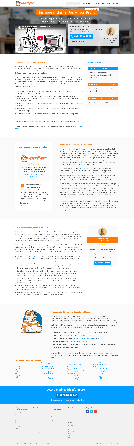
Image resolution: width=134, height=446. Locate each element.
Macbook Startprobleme (85, 335)
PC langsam (18, 420)
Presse (70, 433)
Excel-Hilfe (18, 416)
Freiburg (53, 436)
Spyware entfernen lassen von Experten (50, 375)
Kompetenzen (86, 4)
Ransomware (90, 338)
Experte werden (72, 431)
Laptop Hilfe (36, 421)
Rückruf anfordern (74, 4)
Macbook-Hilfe (37, 427)
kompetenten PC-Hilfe (86, 168)
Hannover (53, 432)
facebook (87, 411)
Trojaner (75, 338)
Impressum (110, 443)
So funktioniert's (98, 4)
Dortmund (53, 424)
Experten (70, 429)
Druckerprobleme (20, 414)
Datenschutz (103, 443)
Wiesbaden (54, 434)
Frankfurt (53, 418)
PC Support (36, 419)
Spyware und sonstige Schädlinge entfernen (50, 366)
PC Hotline (35, 423)
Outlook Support (70, 341)
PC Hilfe (35, 417)
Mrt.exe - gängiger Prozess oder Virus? (18, 367)
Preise (108, 4)
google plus (95, 411)
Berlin (52, 412)
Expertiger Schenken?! (39, 413)
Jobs (69, 435)
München (53, 416)
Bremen (53, 428)
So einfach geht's (72, 415)
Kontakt (117, 443)
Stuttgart (53, 420)
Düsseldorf (53, 422)
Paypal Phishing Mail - (17, 375)
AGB (97, 443)
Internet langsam (19, 418)
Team (69, 427)
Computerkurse (37, 435)
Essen (52, 426)
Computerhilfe (37, 415)
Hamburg (53, 414)
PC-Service (35, 429)
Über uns (115, 4)
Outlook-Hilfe (18, 412)
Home (70, 411)
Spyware (82, 338)
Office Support (83, 341)
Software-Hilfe (37, 431)
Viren (99, 338)
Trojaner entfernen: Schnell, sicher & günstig (77, 375)
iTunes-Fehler (68, 335)
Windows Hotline (19, 422)
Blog (69, 437)
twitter (91, 411)
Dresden (53, 430)
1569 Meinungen (102, 247)
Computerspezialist (38, 425)
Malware (73, 84)
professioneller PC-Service (32, 256)
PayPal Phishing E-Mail (96, 155)
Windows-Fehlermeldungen (40, 433)
